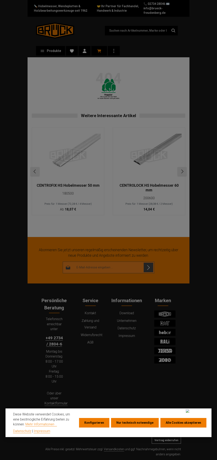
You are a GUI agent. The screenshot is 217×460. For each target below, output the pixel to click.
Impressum (126, 336)
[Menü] (50, 51)
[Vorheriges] (35, 171)
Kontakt (90, 313)
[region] (108, 171)
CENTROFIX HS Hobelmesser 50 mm (68, 185)
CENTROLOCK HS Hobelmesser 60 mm (149, 187)
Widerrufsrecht (91, 335)
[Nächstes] (182, 171)
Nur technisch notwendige (134, 422)
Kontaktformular (56, 403)
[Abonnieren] (148, 267)
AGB (90, 342)
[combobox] (137, 31)
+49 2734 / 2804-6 (54, 340)
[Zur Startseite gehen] (55, 30)
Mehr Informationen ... (41, 424)
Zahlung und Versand (90, 324)
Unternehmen (126, 321)
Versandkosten (114, 449)
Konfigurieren (94, 422)
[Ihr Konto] (84, 51)
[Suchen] (173, 31)
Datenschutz (127, 328)
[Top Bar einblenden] (114, 51)
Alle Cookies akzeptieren (183, 422)
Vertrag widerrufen (166, 440)
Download (127, 313)
